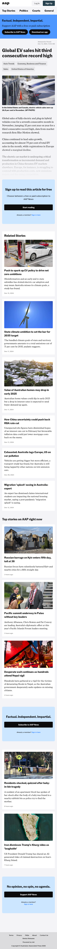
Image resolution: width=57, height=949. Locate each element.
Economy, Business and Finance (32, 63)
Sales (5, 69)
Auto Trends (8, 63)
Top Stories (8, 10)
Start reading (28, 207)
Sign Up (48, 3)
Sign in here (36, 215)
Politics (23, 10)
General (49, 10)
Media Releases (28, 938)
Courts (36, 10)
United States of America (23, 69)
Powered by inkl (28, 942)
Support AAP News (28, 894)
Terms (11, 935)
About (34, 935)
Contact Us (44, 935)
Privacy (19, 935)
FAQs (27, 935)
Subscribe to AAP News (15, 32)
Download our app (40, 32)
